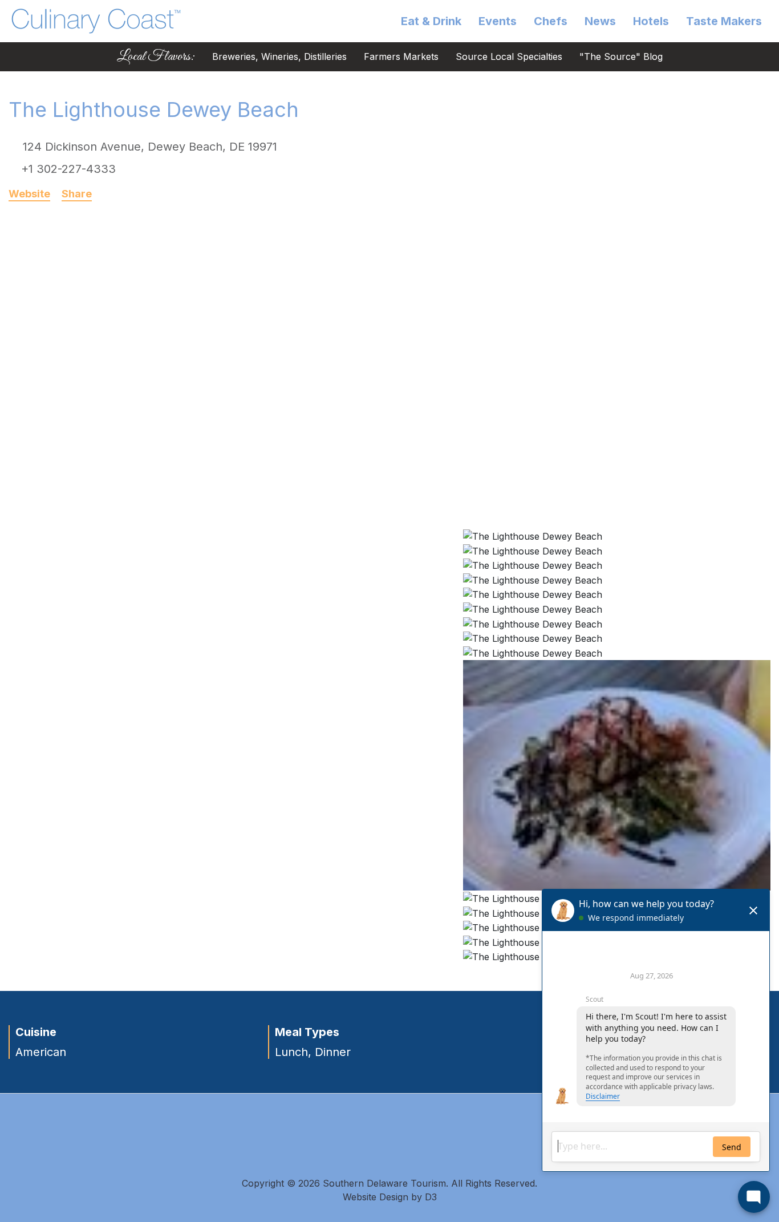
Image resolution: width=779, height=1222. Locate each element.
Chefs (550, 21)
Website (29, 194)
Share (77, 194)
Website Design (375, 1197)
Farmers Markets (401, 56)
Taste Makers (724, 21)
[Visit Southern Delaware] (96, 20)
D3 (431, 1197)
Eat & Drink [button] (431, 21)
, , (150, 146)
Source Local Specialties (509, 56)
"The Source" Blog (621, 56)
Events (497, 21)
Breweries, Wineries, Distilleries (279, 56)
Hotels (651, 21)
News (600, 21)
